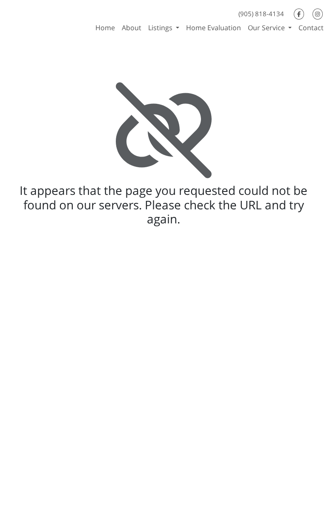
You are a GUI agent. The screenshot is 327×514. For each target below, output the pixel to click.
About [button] (131, 27)
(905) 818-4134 (261, 13)
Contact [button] (311, 27)
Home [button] (105, 27)
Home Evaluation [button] (213, 27)
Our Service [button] (267, 27)
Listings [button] (161, 27)
